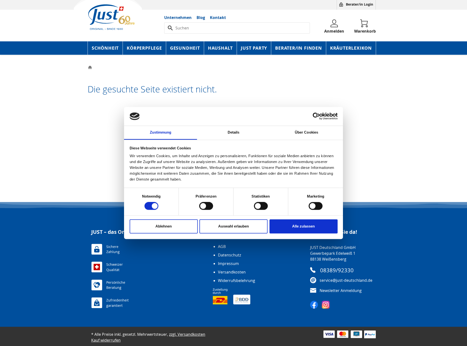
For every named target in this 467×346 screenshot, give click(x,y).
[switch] (206, 206)
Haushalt (220, 48)
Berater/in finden (298, 48)
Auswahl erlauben (233, 226)
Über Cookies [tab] (306, 132)
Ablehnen (163, 226)
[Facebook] (314, 305)
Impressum (228, 263)
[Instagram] (326, 305)
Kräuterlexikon (351, 48)
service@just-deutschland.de (346, 280)
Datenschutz (229, 255)
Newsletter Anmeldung (341, 290)
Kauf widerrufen (106, 340)
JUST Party (254, 48)
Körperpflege (144, 48)
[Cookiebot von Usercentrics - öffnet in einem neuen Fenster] (316, 116)
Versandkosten (232, 272)
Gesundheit (185, 48)
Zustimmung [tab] (160, 132)
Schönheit (105, 48)
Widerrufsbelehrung (236, 280)
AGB (222, 246)
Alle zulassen (303, 226)
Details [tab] (234, 132)
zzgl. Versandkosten (187, 334)
